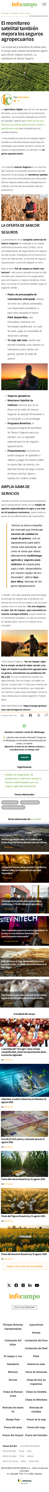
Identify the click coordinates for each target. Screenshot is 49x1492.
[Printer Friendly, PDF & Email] (46, 716)
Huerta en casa (36, 1364)
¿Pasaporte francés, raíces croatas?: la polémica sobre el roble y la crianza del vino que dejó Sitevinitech (23, 870)
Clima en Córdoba (36, 1391)
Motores (13, 1371)
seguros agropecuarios (13, 807)
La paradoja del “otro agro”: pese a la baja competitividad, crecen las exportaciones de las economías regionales (23, 1051)
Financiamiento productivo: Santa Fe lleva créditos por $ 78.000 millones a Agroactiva (21, 902)
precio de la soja (10, 1461)
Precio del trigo (36, 1427)
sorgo (23, 1461)
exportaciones (9, 1451)
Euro (29, 1451)
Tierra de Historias (36, 1371)
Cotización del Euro (36, 1340)
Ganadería (13, 1364)
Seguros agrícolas (30, 802)
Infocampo (5, 13)
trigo (21, 1456)
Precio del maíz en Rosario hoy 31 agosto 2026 (23, 1179)
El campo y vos (13, 1356)
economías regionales (30, 1446)
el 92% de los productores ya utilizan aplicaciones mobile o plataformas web (23, 125)
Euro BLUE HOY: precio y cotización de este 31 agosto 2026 (23, 1140)
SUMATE (25, 757)
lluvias (13, 1379)
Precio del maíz (13, 1427)
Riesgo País (13, 1419)
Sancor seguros (25, 13)
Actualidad (14, 13)
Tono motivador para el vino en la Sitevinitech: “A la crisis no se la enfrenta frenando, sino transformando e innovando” (24, 933)
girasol (30, 1456)
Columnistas (9, 972)
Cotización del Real (36, 1348)
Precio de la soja (36, 1419)
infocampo (8, 847)
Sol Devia (8, 878)
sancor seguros (10, 802)
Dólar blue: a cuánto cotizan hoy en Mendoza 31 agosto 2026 (23, 1100)
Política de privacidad (24, 1307)
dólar (21, 1451)
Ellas (36, 1356)
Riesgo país (34, 1461)
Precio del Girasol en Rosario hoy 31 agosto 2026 (24, 1254)
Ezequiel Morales (11, 941)
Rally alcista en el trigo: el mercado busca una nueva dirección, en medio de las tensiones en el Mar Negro (23, 964)
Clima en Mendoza (36, 1399)
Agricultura (36, 1324)
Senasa (36, 1332)
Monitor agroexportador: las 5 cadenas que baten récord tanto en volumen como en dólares (24, 841)
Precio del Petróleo (36, 1435)
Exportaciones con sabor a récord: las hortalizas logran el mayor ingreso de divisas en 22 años (23, 996)
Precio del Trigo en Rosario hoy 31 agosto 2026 (23, 1216)
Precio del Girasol (13, 1435)
